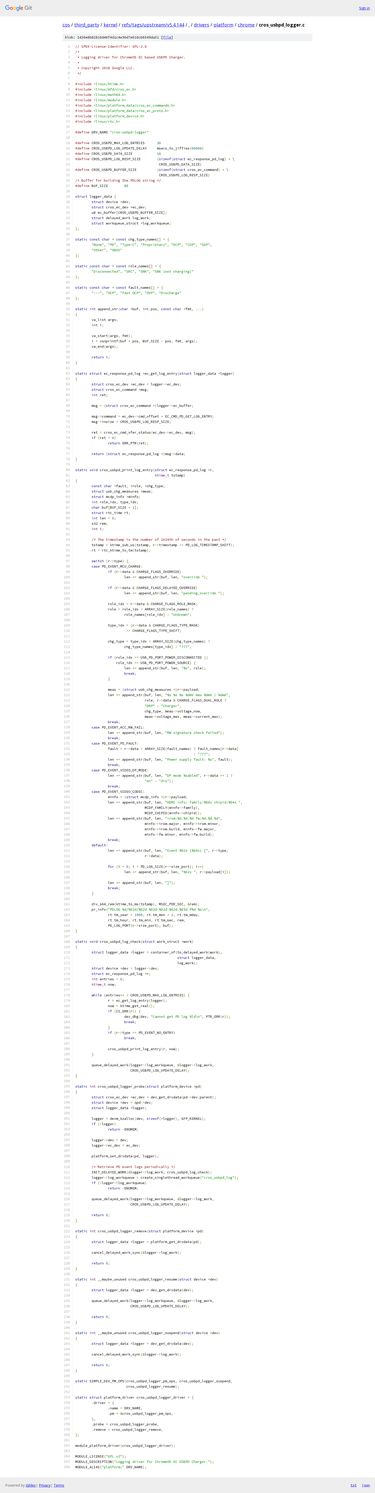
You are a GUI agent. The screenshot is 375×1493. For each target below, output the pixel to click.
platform (223, 25)
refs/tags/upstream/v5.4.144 (153, 25)
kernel (110, 25)
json (366, 1485)
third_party (86, 25)
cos (66, 25)
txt (354, 1485)
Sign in (364, 8)
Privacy (45, 1485)
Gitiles (31, 1485)
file (167, 37)
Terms (59, 1485)
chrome (246, 25)
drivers (201, 25)
